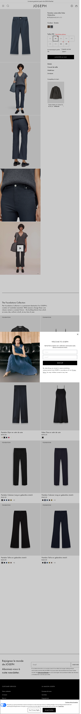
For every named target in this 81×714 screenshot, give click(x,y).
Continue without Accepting (71, 702)
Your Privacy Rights (34, 710)
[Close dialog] (77, 334)
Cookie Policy (61, 706)
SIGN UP (60, 363)
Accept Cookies (49, 710)
